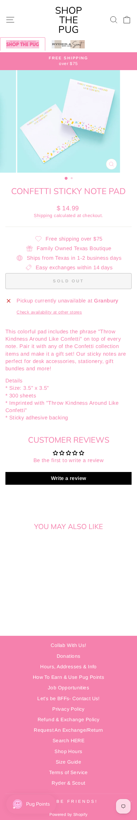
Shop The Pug (68, 19)
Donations (69, 656)
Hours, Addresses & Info (68, 666)
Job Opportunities (68, 687)
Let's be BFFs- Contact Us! (68, 698)
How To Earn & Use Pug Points (69, 677)
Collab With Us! (68, 645)
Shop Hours (68, 751)
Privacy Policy (68, 709)
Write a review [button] (68, 478)
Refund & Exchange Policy (69, 719)
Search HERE (69, 740)
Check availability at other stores (49, 312)
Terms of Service (68, 772)
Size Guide (68, 762)
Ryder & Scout (68, 783)
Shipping (43, 215)
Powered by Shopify (68, 814)
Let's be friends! (67, 801)
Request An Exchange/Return (68, 730)
